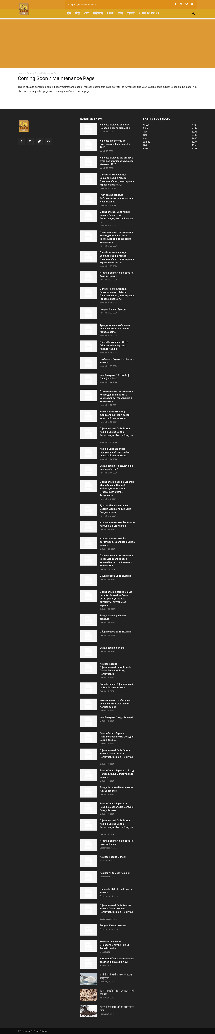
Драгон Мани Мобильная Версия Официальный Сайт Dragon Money (115, 509)
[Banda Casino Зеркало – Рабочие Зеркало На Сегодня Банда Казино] (88, 737)
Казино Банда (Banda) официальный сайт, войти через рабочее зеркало (115, 415)
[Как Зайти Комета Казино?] (88, 877)
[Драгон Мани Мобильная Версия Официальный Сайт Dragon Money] (88, 510)
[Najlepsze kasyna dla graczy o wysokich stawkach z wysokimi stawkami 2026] (88, 162)
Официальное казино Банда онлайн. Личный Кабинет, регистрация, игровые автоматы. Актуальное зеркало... (116, 599)
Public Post (148, 13)
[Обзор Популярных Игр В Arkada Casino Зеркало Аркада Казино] (88, 346)
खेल (77, 13)
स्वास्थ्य (146, 148)
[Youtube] (192, 4)
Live (110, 13)
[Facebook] (175, 4)
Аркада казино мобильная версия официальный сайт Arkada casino (115, 328)
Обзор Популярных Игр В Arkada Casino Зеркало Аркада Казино (114, 345)
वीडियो (130, 13)
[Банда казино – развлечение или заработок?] (88, 470)
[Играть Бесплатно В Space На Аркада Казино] (88, 277)
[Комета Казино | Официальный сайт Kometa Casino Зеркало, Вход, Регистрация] (88, 668)
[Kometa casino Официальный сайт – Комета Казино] (88, 688)
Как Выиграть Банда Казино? (116, 717)
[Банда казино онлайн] (88, 652)
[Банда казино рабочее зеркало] (88, 620)
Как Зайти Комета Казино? (115, 873)
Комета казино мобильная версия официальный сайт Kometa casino (115, 703)
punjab (146, 141)
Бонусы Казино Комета (113, 925)
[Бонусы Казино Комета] (88, 930)
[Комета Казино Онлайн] (88, 861)
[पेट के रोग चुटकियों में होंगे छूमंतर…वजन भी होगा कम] (88, 995)
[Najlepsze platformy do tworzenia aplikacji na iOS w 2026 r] (88, 145)
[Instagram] (181, 4)
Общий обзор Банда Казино (116, 575)
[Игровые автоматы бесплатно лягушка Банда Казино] (88, 527)
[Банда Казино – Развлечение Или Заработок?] (88, 792)
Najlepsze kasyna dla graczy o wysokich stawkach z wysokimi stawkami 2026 (117, 161)
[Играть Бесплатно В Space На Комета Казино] (88, 845)
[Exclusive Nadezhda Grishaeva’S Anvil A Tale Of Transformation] (88, 946)
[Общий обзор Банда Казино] (88, 580)
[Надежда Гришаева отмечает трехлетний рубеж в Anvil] (88, 963)
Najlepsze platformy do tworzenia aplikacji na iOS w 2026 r (115, 144)
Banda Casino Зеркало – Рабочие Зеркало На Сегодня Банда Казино (117, 736)
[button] (193, 13)
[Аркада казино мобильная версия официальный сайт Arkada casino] (88, 329)
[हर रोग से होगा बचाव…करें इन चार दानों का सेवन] (88, 1011)
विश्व (120, 13)
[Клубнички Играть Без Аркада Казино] (88, 363)
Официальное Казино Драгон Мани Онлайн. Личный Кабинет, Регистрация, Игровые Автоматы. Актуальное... (117, 489)
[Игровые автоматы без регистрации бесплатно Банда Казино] (88, 543)
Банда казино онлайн (112, 647)
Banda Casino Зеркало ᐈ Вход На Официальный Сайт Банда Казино (117, 774)
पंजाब (145, 135)
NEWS (146, 124)
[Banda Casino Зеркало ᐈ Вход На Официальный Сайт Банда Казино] (88, 775)
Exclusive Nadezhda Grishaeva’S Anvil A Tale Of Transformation (114, 945)
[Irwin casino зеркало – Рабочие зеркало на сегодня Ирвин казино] (88, 199)
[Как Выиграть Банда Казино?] (88, 721)
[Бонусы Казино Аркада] (88, 313)
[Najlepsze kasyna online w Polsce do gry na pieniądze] (88, 129)
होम (69, 13)
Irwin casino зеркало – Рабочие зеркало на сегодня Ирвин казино (116, 198)
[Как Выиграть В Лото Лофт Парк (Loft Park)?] (88, 379)
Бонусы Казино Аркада (113, 309)
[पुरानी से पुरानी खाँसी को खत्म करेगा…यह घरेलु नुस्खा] (88, 979)
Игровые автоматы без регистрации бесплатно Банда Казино (117, 542)
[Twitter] (186, 4)
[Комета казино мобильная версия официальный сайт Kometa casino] (88, 704)
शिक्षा (145, 145)
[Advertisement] (107, 42)
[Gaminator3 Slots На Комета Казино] (88, 893)
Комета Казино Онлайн (113, 857)
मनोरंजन (98, 13)
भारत (86, 13)
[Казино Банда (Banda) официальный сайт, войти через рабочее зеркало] (88, 416)
